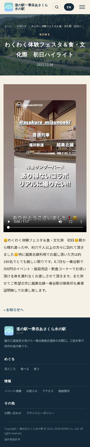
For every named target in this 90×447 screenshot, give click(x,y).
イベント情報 (12, 391)
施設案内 (64, 391)
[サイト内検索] (57, 7)
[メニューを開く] (82, 7)
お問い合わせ (12, 413)
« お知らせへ (13, 309)
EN (69, 7)
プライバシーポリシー (40, 413)
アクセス (48, 391)
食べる (25, 369)
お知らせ (22, 26)
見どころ (10, 369)
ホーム (8, 26)
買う (37, 369)
